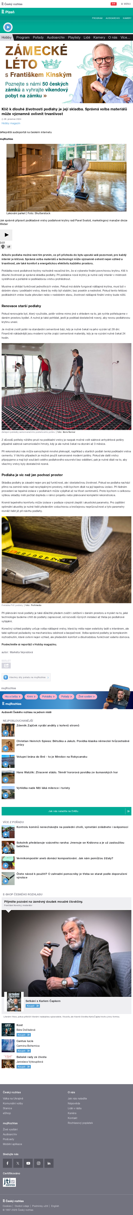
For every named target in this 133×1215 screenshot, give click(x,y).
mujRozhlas (8, 688)
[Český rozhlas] (12, 4)
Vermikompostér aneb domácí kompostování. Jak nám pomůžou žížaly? (65, 858)
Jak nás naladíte (77, 1098)
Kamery (127, 18)
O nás (112, 37)
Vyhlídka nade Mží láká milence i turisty (43, 788)
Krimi (30, 696)
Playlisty (74, 37)
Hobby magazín (11, 123)
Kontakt (72, 1118)
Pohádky (47, 696)
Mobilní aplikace (12, 1144)
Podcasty (8, 1139)
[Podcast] (3, 247)
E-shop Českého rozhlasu (22, 894)
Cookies (7, 1206)
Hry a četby (11, 696)
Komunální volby (13, 1103)
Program (97, 18)
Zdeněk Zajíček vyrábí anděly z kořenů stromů (48, 725)
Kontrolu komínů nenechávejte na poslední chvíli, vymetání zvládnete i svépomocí (72, 827)
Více (125, 37)
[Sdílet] (9, 247)
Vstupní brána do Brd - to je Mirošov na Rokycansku (52, 756)
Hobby (7, 37)
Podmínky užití (40, 1206)
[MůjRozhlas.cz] (6, 139)
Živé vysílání (85, 696)
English (55, 1206)
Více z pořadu (13, 822)
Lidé (87, 37)
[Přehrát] (6, 235)
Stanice (7, 1108)
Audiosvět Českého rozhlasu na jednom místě (26, 712)
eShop (7, 1113)
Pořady (38, 37)
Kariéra (72, 1113)
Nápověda (74, 1103)
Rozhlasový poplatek (80, 1123)
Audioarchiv (113, 18)
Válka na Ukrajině (13, 1098)
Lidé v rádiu (75, 1108)
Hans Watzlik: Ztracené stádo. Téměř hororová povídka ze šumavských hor (67, 772)
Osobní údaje (22, 1206)
